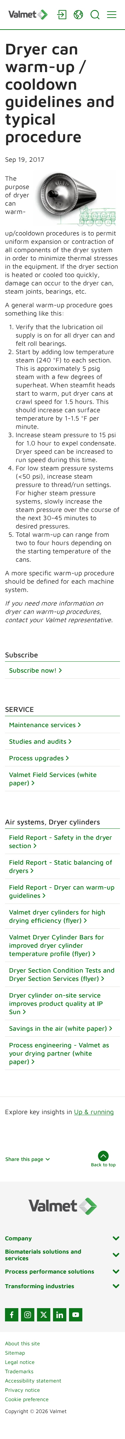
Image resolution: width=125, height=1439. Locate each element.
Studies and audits (37, 741)
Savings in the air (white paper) (58, 1028)
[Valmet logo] (29, 14)
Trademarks (19, 1371)
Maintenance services (42, 724)
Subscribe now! (33, 670)
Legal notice (20, 1362)
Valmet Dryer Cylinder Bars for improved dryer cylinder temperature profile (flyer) (56, 945)
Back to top (103, 1164)
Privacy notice (22, 1390)
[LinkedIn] (59, 1314)
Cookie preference (27, 1399)
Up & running (94, 1111)
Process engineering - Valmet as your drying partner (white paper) (59, 1053)
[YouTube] (75, 1314)
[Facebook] (11, 1314)
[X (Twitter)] (43, 1314)
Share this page (24, 1159)
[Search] (95, 14)
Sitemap (15, 1353)
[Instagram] (27, 1314)
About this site (22, 1343)
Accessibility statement (33, 1381)
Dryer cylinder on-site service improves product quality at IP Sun (56, 1003)
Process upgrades (36, 758)
